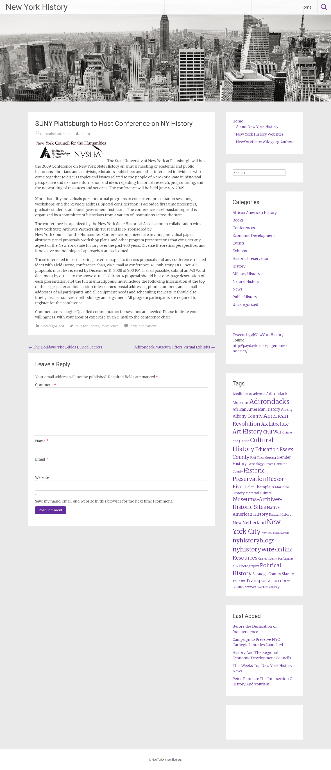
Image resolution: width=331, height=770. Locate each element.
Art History (247, 431)
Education (267, 449)
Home (306, 7)
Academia (257, 394)
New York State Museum (275, 532)
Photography (249, 566)
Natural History (246, 281)
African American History (255, 212)
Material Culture (258, 493)
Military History (246, 274)
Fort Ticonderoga (263, 458)
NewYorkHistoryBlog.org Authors (265, 142)
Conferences (244, 228)
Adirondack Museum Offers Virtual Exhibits (174, 347)
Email (41, 459)
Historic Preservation (251, 258)
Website (42, 477)
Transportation (262, 580)
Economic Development (254, 235)
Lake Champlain (259, 487)
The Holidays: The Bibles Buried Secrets (65, 347)
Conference (109, 326)
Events (239, 243)
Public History (245, 297)
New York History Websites (259, 134)
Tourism (239, 581)
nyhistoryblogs (253, 540)
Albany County (248, 416)
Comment (45, 385)
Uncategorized (52, 326)
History (239, 266)
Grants (268, 464)
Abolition (240, 394)
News (237, 289)
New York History (37, 7)
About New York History (257, 126)
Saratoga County (267, 574)
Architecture (275, 424)
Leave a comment (142, 326)
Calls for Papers (87, 326)
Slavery (288, 574)
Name (42, 441)
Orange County (267, 558)
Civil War (272, 432)
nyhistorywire (253, 549)
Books (238, 220)
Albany (287, 409)
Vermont (250, 587)
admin (85, 134)
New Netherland (249, 522)
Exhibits (240, 251)
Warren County (268, 587)
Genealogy (255, 464)
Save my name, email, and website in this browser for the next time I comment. (104, 501)
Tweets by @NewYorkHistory (258, 334)
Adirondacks (269, 401)
